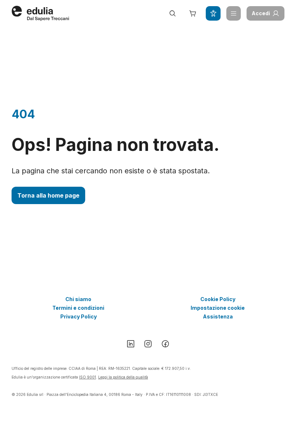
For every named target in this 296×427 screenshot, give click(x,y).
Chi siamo (78, 299)
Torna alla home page (48, 195)
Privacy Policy (78, 316)
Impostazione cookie (218, 308)
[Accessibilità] (213, 13)
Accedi (261, 13)
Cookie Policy (217, 299)
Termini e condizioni (78, 308)
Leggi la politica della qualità (123, 377)
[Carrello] (193, 13)
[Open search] (172, 13)
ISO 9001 (87, 377)
